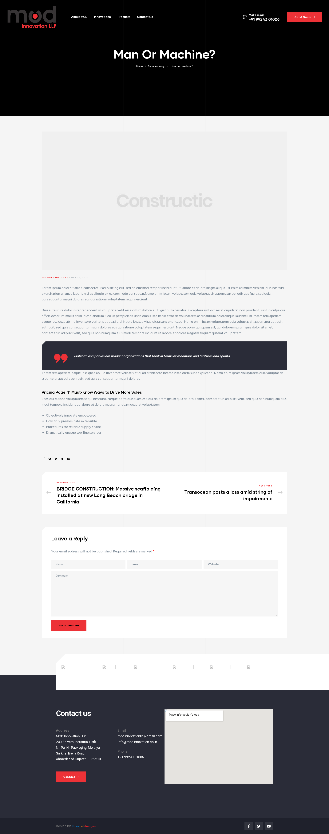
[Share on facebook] (44, 459)
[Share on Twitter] (49, 459)
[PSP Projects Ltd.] (146, 671)
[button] (304, 17)
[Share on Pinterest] (68, 459)
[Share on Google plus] (62, 459)
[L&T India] (109, 671)
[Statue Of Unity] (71, 671)
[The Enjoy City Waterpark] (257, 671)
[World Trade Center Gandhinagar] (183, 671)
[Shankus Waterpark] (220, 671)
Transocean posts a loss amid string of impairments (224, 493)
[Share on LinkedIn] (56, 459)
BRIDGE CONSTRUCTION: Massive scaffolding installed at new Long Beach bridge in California (104, 493)
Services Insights (55, 277)
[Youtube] (269, 826)
